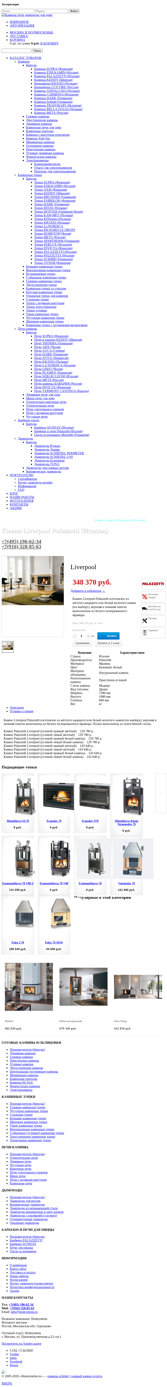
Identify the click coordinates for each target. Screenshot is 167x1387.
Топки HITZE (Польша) (50, 208)
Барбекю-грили (28, 420)
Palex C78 (18, 942)
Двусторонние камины (42, 120)
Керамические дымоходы (43, 471)
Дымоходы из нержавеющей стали (34, 1208)
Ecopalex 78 (54, 821)
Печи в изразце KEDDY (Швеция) (58, 339)
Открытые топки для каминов (47, 295)
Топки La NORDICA (48, 226)
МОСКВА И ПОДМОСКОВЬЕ (31, 32)
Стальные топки (37, 299)
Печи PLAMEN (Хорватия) (53, 372)
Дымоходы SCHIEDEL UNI (53, 457)
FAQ (21, 489)
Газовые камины (37, 116)
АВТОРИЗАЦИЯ (22, 25)
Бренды (31, 65)
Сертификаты (27, 478)
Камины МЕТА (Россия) (51, 112)
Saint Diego (120, 1021)
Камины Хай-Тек (38, 138)
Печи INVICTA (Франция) (52, 387)
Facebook (16, 1361)
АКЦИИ (16, 508)
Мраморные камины (40, 142)
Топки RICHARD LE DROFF (54, 230)
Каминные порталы (40, 131)
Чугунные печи (37, 416)
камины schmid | (59, 1376)
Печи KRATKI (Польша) (51, 361)
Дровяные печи (20, 1161)
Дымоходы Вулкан (47, 446)
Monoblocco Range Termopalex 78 (126, 822)
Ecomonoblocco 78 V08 (54, 883)
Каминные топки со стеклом (46, 288)
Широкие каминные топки (45, 321)
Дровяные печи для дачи (43, 394)
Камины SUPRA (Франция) (53, 69)
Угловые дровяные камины (45, 153)
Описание (17, 707)
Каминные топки (30, 175)
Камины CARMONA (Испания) (56, 94)
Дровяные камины (39, 123)
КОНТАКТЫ (19, 504)
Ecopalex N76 (90, 821)
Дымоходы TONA (46, 464)
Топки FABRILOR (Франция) (55, 200)
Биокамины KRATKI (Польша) (55, 83)
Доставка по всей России (154, 608)
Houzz (14, 1365)
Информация (27, 486)
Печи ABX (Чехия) (47, 347)
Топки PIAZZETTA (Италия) (54, 255)
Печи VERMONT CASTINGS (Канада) (61, 391)
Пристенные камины (40, 149)
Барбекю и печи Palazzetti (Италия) (58, 431)
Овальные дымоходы (24, 1223)
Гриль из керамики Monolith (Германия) (61, 435)
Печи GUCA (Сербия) (49, 350)
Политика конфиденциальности (32, 1287)
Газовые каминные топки (44, 281)
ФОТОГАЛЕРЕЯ (22, 500)
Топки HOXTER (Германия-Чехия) (58, 211)
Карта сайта (18, 1268)
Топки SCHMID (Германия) (53, 259)
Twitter (14, 1354)
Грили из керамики (23, 1251)
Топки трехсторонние (41, 306)
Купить (112, 635)
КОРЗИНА (17, 39)
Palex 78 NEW (54, 942)
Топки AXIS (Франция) (50, 189)
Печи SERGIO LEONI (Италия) (56, 376)
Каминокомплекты (47, 164)
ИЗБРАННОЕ (19, 22)
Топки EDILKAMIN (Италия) (55, 186)
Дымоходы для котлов (25, 1201)
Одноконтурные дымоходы (29, 1219)
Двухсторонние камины (26, 1068)
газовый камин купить (86, 1376)
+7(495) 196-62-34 (21, 541)
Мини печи (18, 1176)
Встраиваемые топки (40, 274)
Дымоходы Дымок (47, 449)
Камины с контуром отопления (47, 134)
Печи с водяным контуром (44, 413)
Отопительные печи (40, 405)
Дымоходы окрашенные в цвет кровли (37, 1212)
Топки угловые (36, 310)
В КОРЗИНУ (49, 43)
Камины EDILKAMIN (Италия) (56, 72)
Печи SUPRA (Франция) (51, 336)
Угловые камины (21, 1064)
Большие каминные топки (44, 266)
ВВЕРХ (7, 1383)
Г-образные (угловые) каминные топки (37, 1133)
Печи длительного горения (45, 409)
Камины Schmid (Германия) (53, 102)
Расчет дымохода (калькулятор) (31, 1283)
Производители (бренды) (27, 1049)
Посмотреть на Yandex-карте (21, 1343)
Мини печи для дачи (40, 398)
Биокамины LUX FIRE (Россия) (56, 87)
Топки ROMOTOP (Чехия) (52, 233)
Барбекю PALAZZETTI (26, 1240)
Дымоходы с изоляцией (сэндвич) (33, 1215)
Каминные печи (21, 1183)
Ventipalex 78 (126, 883)
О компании (18, 1265)
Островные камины (40, 145)
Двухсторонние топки (41, 285)
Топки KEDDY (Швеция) (52, 193)
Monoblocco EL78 (18, 821)
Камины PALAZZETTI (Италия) (56, 76)
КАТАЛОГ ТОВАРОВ (25, 58)
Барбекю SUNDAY (23, 1244)
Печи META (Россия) (49, 380)
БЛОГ (14, 493)
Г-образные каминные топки (46, 277)
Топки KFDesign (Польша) (52, 219)
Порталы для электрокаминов (55, 171)
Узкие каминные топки (42, 314)
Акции (14, 1290)
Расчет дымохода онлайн (35, 482)
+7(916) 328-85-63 (21, 546)
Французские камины (41, 156)
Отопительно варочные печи (46, 402)
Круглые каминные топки (44, 292)
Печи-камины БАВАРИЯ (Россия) (58, 383)
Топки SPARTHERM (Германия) (56, 241)
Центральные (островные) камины (34, 1071)
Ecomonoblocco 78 (90, 883)
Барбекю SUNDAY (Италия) (54, 427)
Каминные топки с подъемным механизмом (56, 325)
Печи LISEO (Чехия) (48, 369)
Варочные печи (20, 1168)
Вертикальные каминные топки (48, 270)
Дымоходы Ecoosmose (49, 460)
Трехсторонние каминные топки (32, 1136)
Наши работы (19, 1276)
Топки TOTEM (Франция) (52, 263)
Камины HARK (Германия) (53, 98)
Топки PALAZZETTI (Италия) (55, 252)
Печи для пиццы (21, 1247)
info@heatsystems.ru (24, 1312)
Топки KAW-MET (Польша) (53, 215)
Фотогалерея (18, 1279)
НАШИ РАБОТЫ (22, 497)
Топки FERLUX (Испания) (53, 244)
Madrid (9, 1021)
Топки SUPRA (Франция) (52, 182)
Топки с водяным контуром (45, 303)
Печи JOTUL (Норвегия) (51, 358)
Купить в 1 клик (109, 643)
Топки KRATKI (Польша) (52, 222)
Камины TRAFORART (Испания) (57, 105)
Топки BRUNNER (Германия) (55, 197)
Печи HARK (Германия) (51, 354)
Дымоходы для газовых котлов (47, 468)
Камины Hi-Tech (21, 1082)
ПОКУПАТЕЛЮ (21, 475)
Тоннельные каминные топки (30, 1140)
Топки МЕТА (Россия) (49, 237)
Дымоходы (25, 438)
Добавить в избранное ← (87, 591)
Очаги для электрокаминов (53, 167)
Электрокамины (37, 160)
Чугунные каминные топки (45, 317)
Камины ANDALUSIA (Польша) (57, 91)
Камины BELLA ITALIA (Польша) (58, 109)
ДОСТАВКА (19, 36)
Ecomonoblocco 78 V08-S (17, 883)
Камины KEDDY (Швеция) (53, 80)
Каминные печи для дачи (43, 127)
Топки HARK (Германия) (51, 204)
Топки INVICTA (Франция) (53, 248)
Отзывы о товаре (21, 711)
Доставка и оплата (22, 1272)
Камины (24, 61)
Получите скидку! (153, 596)
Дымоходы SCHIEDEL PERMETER (59, 453)
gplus (13, 1358)
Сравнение (82, 643)
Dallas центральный (70, 1021)
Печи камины (27, 328)
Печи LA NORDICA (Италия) (55, 365)
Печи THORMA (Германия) (53, 343)
